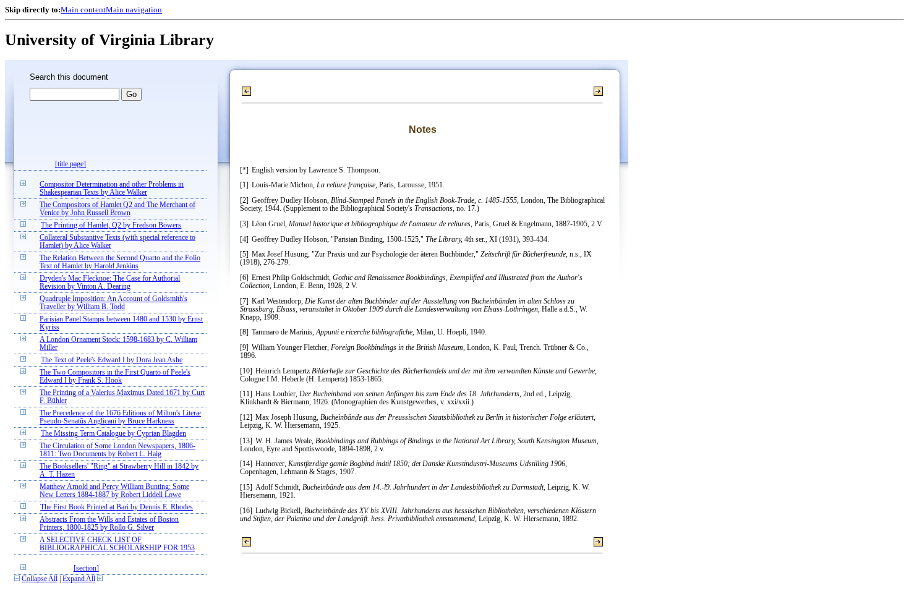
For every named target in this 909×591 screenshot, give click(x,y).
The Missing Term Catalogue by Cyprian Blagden (113, 434)
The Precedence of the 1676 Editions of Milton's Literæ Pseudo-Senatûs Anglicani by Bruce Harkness (120, 417)
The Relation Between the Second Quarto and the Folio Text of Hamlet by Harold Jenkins (120, 262)
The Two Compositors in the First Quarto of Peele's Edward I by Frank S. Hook (115, 376)
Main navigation (134, 9)
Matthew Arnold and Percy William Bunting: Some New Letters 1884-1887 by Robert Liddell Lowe (114, 491)
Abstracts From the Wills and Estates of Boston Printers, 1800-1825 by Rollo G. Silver (109, 524)
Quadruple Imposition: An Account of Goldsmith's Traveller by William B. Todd (113, 303)
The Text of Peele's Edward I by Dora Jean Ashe (111, 360)
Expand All (78, 579)
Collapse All (40, 579)
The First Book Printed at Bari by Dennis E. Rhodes (116, 507)
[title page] (70, 164)
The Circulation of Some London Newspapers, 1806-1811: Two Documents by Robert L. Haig (117, 450)
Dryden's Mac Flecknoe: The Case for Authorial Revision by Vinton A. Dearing (110, 282)
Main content (83, 9)
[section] (86, 568)
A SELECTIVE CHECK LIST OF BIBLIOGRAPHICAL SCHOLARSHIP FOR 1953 (117, 544)
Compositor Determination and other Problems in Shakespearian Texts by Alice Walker (112, 189)
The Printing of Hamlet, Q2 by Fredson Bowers (111, 225)
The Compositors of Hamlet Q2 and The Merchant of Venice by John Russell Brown (117, 209)
